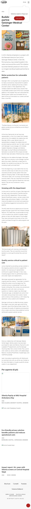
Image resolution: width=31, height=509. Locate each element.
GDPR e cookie (10, 494)
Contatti (15, 484)
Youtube (24, 484)
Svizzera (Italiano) (17, 489)
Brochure (7, 484)
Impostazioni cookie (15, 496)
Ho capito (19, 18)
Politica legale (20, 494)
